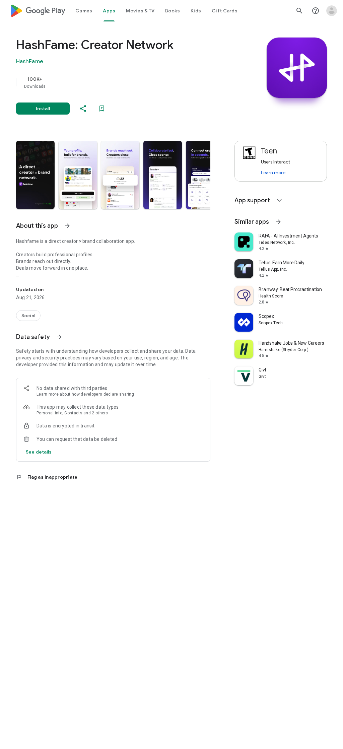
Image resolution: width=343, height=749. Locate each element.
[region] (122, 82)
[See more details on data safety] (39, 452)
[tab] (83, 10)
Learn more (48, 394)
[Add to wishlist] (102, 108)
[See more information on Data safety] (59, 337)
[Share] (83, 108)
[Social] (28, 316)
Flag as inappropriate (46, 477)
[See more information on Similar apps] (278, 222)
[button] (35, 175)
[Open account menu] (332, 11)
